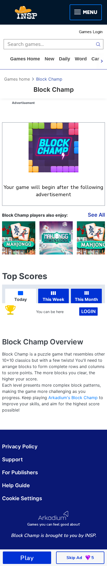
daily (64, 58)
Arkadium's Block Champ (73, 397)
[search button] (98, 44)
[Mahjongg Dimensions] (56, 237)
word (81, 58)
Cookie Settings (22, 498)
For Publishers (20, 472)
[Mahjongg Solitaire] (18, 237)
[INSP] (26, 12)
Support (12, 459)
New (49, 58)
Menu (90, 12)
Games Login (91, 32)
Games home (25, 58)
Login (88, 311)
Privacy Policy (20, 446)
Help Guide (16, 485)
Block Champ (49, 79)
